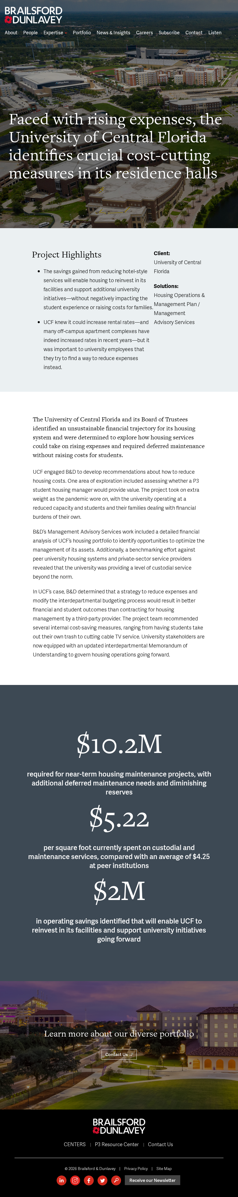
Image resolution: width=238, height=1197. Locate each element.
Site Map (164, 1168)
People (30, 32)
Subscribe (169, 32)
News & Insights (113, 32)
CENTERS (75, 1144)
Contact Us (160, 1144)
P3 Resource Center (117, 1144)
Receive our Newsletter (152, 1180)
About (11, 32)
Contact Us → (119, 1054)
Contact (194, 32)
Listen (214, 32)
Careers (144, 32)
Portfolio (82, 32)
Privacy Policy (136, 1168)
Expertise (54, 32)
